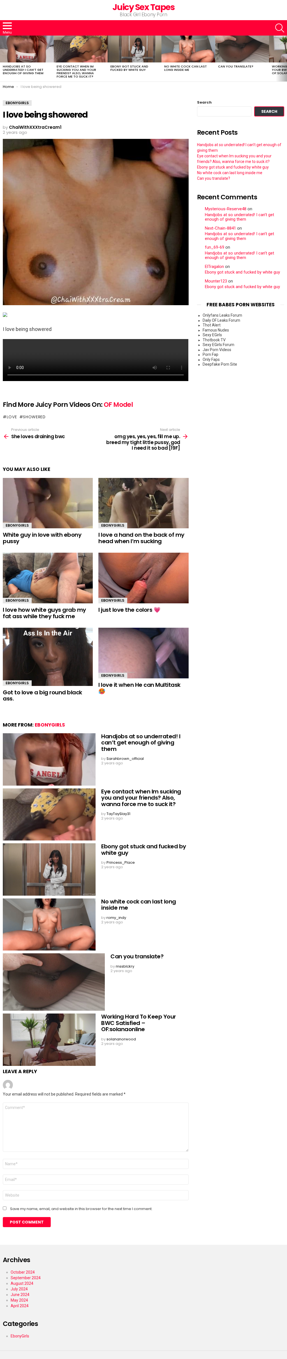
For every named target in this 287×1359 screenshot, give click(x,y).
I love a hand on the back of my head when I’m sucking (141, 538)
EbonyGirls (17, 525)
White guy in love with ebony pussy (42, 538)
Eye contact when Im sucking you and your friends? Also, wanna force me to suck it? (76, 71)
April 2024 (20, 1306)
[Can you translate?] (242, 49)
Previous (3, 58)
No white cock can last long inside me (185, 68)
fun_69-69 (214, 247)
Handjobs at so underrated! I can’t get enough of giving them (23, 69)
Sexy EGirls (212, 335)
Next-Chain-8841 (220, 228)
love (12, 417)
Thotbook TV (214, 340)
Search (204, 102)
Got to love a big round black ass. (42, 695)
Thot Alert (212, 325)
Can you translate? (235, 66)
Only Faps (211, 359)
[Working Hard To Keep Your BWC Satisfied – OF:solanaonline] (49, 1040)
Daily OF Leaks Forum (221, 320)
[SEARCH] (279, 28)
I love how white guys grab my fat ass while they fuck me (44, 613)
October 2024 (23, 1272)
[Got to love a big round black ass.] (48, 657)
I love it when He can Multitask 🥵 (139, 688)
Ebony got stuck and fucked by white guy (129, 68)
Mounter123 (216, 281)
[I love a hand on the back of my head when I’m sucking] (143, 503)
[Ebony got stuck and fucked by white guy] (134, 49)
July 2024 (19, 1289)
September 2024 (26, 1278)
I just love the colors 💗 (129, 610)
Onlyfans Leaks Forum (222, 315)
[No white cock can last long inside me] (188, 49)
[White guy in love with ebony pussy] (48, 503)
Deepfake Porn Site (220, 364)
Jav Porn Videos (217, 349)
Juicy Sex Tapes (143, 7)
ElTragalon (214, 266)
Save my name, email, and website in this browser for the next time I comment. (81, 1209)
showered (34, 417)
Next (284, 58)
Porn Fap (210, 354)
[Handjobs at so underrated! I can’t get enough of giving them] (27, 49)
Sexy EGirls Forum (218, 344)
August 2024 (22, 1283)
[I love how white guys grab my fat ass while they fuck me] (48, 578)
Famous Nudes (216, 330)
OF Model (118, 404)
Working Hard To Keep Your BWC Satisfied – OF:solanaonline (138, 1023)
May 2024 (19, 1300)
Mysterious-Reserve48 (225, 209)
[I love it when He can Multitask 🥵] (143, 653)
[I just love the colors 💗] (143, 578)
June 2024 (20, 1294)
